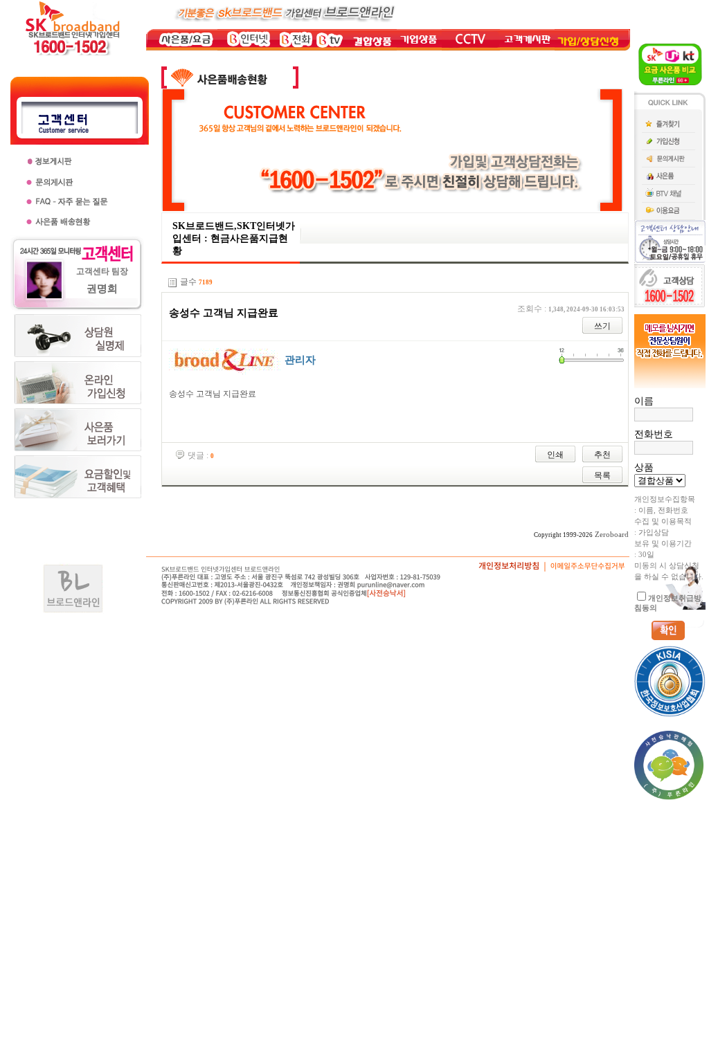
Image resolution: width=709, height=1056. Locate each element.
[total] (172, 282)
